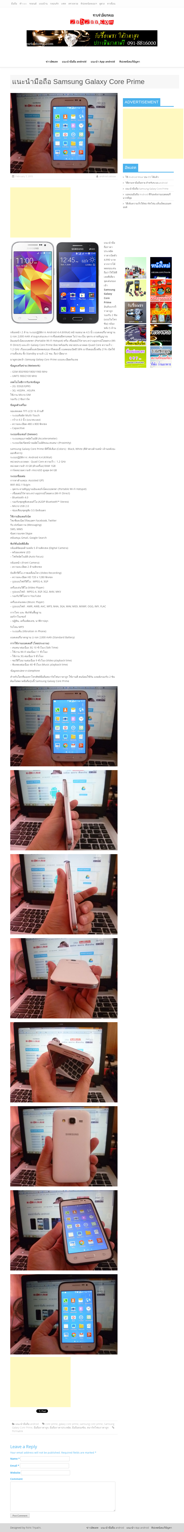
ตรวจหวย (73, 3)
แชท (63, 3)
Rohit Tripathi (33, 1527)
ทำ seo (23, 3)
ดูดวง (102, 3)
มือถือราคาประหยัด (60, 1427)
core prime (51, 1424)
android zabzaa (107, 176)
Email (14, 1465)
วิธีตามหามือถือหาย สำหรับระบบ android (146, 182)
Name (15, 1458)
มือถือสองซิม (79, 1427)
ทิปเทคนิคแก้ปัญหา (129, 61)
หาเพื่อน (111, 3)
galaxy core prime (69, 1424)
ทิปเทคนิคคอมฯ (89, 3)
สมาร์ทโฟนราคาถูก (98, 1427)
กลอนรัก (54, 3)
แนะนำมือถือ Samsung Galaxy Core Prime (146, 188)
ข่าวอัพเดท (52, 61)
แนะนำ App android (103, 61)
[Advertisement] (40, 212)
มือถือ (14, 3)
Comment (16, 1479)
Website (15, 1472)
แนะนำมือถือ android (74, 61)
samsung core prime (91, 1424)
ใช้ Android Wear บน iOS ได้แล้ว (141, 177)
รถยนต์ (32, 3)
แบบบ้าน (43, 3)
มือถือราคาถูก (41, 1427)
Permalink (17, 1431)
